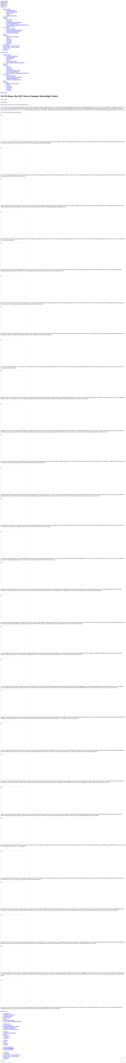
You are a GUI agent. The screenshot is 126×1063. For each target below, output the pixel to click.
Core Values (9, 40)
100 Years (6, 17)
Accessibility (6, 44)
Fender (8, 14)
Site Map (6, 49)
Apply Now (9, 21)
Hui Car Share (9, 13)
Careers (5, 18)
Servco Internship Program (12, 23)
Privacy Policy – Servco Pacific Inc (12, 45)
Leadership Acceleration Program (14, 22)
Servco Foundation (10, 28)
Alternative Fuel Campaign (12, 36)
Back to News (4, 92)
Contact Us (9, 43)
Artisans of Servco (10, 26)
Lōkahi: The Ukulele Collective (13, 79)
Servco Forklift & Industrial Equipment (15, 62)
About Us (6, 35)
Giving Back (6, 27)
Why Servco (9, 19)
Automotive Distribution (12, 11)
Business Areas (7, 9)
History (8, 38)
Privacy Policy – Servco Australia (11, 47)
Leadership (9, 39)
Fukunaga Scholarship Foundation (14, 30)
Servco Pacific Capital (11, 15)
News (5, 34)
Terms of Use (7, 48)
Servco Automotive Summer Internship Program (17, 24)
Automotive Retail (10, 10)
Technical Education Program (13, 31)
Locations (8, 42)
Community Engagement (12, 32)
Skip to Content (4, 1)
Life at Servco (4, 102)
